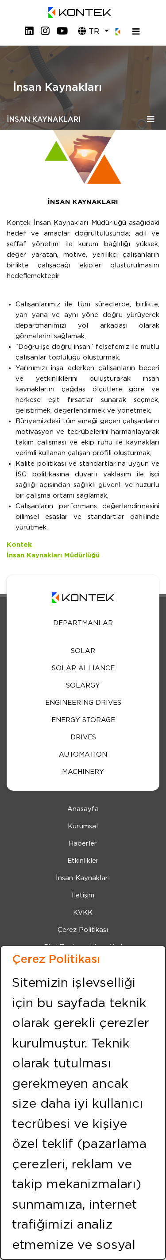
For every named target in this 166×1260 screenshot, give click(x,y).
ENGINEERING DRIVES (83, 703)
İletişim (83, 895)
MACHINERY (83, 772)
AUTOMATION (83, 754)
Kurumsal (83, 826)
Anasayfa (83, 809)
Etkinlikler (83, 861)
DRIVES (83, 737)
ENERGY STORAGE (83, 720)
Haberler (83, 843)
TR (94, 31)
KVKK (83, 912)
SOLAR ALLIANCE (83, 668)
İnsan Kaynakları (83, 878)
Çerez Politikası (83, 930)
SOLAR (83, 651)
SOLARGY (83, 685)
